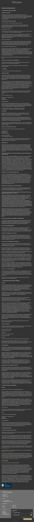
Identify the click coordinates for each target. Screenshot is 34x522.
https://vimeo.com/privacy (10, 451)
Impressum (4, 511)
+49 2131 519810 (7, 500)
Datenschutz (4, 512)
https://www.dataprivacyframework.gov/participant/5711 (10, 458)
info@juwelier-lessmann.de (8, 501)
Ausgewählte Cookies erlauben (26, 517)
